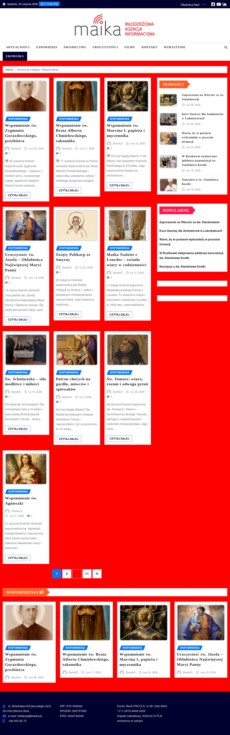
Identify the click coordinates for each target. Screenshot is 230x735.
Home (9, 69)
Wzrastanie (175, 47)
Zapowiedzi (46, 47)
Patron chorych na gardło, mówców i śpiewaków (73, 384)
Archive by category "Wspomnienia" (38, 69)
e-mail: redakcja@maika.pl (25, 716)
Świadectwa (75, 47)
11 (87, 573)
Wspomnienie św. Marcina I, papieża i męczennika (126, 130)
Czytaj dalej (17, 195)
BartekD (16, 148)
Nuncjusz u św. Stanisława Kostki (182, 266)
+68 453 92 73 (17, 721)
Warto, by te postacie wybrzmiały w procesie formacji (197, 137)
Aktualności (18, 47)
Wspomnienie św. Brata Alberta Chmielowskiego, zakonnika (85, 659)
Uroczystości (105, 47)
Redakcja (16, 511)
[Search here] (225, 47)
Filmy (130, 47)
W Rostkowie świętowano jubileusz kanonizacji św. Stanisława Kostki (199, 160)
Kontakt (149, 47)
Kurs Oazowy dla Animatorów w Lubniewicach (190, 231)
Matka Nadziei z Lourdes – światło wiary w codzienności (126, 259)
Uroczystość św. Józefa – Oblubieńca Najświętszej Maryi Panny (200, 659)
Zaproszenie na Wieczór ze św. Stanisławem (189, 222)
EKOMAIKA (15, 56)
